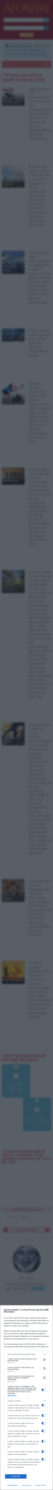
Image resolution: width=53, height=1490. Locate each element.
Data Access (26, 1485)
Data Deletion (12, 1485)
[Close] (48, 1310)
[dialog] (26, 1397)
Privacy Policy (40, 1485)
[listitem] (26, 1354)
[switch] (43, 1359)
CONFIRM (15, 1476)
